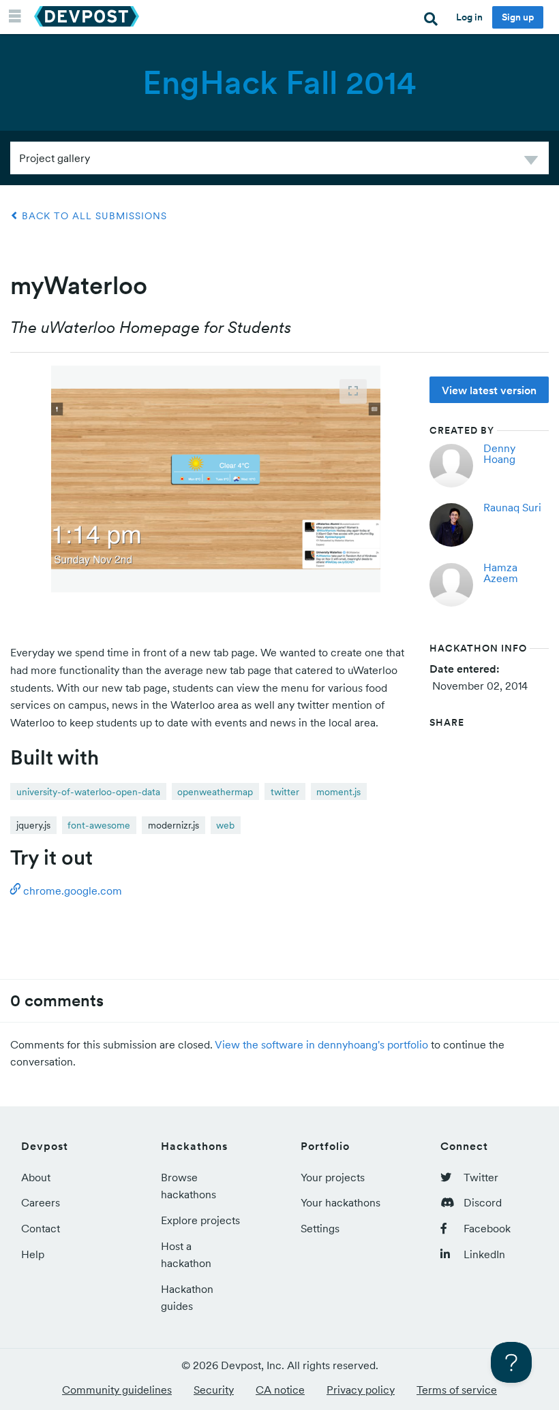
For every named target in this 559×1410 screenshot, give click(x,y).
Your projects (333, 1177)
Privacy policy (361, 1389)
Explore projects (200, 1220)
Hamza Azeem (500, 572)
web (225, 825)
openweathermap (215, 792)
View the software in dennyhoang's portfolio (321, 1044)
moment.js (338, 792)
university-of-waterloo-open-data (88, 792)
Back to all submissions (92, 216)
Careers (40, 1202)
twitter (285, 792)
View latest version (489, 390)
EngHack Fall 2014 (279, 82)
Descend (531, 162)
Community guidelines (117, 1389)
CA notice (280, 1389)
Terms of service (457, 1389)
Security (214, 1389)
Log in (469, 17)
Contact (40, 1228)
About (35, 1177)
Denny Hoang (499, 453)
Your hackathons (340, 1202)
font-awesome (98, 825)
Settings (320, 1228)
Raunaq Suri (512, 507)
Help (32, 1254)
